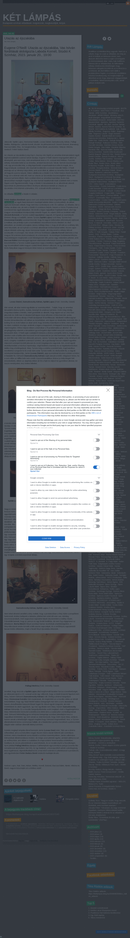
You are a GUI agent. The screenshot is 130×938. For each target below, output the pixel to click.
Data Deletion (50, 547)
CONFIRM (46, 538)
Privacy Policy (79, 547)
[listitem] (65, 434)
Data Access (65, 547)
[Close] (109, 390)
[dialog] (65, 469)
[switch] (96, 440)
